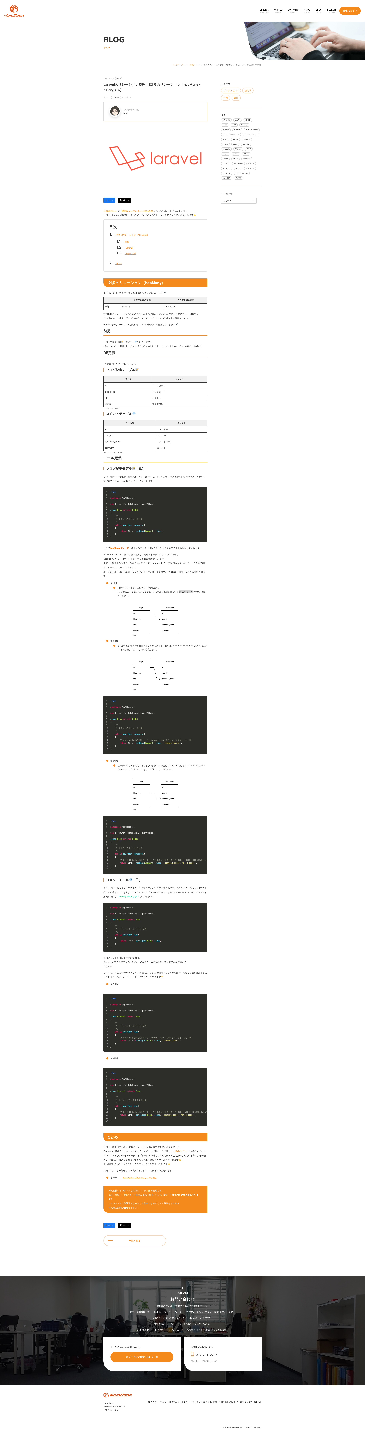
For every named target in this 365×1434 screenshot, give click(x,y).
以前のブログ (181, 1151)
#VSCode (246, 159)
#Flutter (226, 130)
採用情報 (214, 1402)
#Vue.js (225, 163)
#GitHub (237, 130)
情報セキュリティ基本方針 (250, 1402)
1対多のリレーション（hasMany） (129, 234)
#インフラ (226, 168)
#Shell (246, 154)
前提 (123, 242)
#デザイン (226, 173)
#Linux (225, 144)
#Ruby (236, 154)
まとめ (116, 263)
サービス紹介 (161, 1402)
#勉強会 (238, 178)
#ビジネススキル (242, 173)
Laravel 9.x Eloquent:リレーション (140, 1177)
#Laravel (116, 97)
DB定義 (125, 247)
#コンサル (239, 168)
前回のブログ (110, 210)
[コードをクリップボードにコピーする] (204, 493)
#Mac (235, 144)
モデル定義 (126, 253)
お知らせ (194, 1402)
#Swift (225, 159)
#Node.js (226, 149)
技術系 (248, 90)
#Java (225, 139)
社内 (225, 97)
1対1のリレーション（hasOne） (138, 210)
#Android (226, 120)
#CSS (225, 125)
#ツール (251, 168)
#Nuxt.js (238, 149)
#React (225, 154)
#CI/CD (247, 120)
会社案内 (184, 1402)
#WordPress (238, 163)
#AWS (237, 120)
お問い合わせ (124, 1207)
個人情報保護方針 (228, 1402)
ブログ (204, 1402)
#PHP (126, 97)
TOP (150, 1402)
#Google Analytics (230, 134)
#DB (234, 125)
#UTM (235, 159)
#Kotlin (235, 139)
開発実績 (173, 1402)
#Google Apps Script (249, 134)
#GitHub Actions (252, 130)
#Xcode (251, 163)
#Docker (244, 125)
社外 (236, 97)
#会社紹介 (226, 178)
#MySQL (246, 144)
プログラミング (230, 90)
